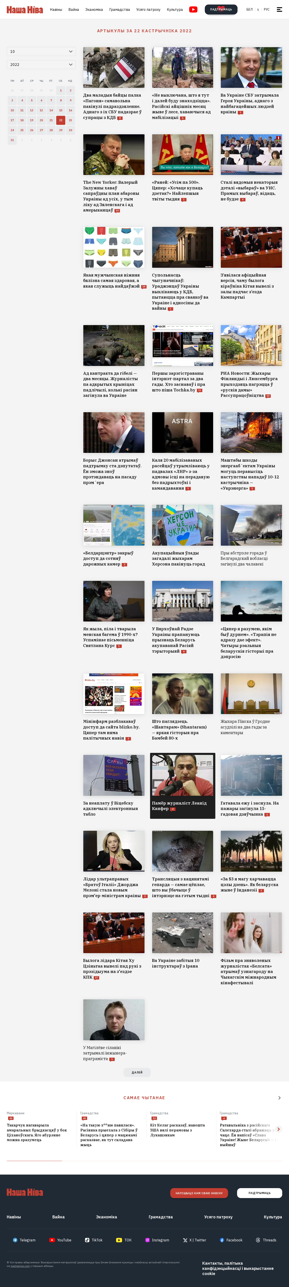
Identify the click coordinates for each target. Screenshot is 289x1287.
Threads (269, 1240)
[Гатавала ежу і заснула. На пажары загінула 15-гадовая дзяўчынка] (251, 786)
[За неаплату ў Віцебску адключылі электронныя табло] (114, 786)
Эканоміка (94, 9)
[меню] (279, 9)
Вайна (73, 9)
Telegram (27, 1240)
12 (154, 1118)
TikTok (97, 1240)
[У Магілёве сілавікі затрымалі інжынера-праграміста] (114, 1030)
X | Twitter (197, 1240)
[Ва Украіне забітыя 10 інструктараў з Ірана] (183, 949)
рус (267, 9)
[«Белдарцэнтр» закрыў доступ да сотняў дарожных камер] (114, 536)
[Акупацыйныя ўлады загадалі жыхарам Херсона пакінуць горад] (183, 536)
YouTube (64, 1240)
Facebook (234, 1240)
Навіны (56, 9)
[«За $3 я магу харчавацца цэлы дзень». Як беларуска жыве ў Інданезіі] (251, 864)
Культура (175, 9)
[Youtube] (193, 9)
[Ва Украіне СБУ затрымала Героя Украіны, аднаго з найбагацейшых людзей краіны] (251, 84)
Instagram (160, 1240)
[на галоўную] (25, 9)
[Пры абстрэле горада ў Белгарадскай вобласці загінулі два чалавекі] (251, 536)
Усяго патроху (148, 9)
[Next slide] (278, 1129)
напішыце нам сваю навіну (199, 1193)
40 (84, 1118)
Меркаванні (15, 1113)
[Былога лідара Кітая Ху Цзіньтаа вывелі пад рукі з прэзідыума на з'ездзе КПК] (114, 949)
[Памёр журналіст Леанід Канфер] (183, 786)
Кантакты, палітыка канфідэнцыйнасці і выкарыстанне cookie (238, 1268)
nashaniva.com (20, 1266)
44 (10, 1118)
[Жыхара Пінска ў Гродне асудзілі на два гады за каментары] (251, 707)
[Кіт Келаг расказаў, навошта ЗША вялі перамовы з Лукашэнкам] (181, 1130)
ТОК (128, 1240)
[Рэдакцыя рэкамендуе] (279, 1098)
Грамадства (119, 9)
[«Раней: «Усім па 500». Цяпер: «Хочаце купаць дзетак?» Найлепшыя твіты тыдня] (183, 173)
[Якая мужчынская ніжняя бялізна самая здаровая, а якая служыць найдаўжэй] (114, 269)
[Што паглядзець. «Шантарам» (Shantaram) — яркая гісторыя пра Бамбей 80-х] (183, 707)
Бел (250, 9)
